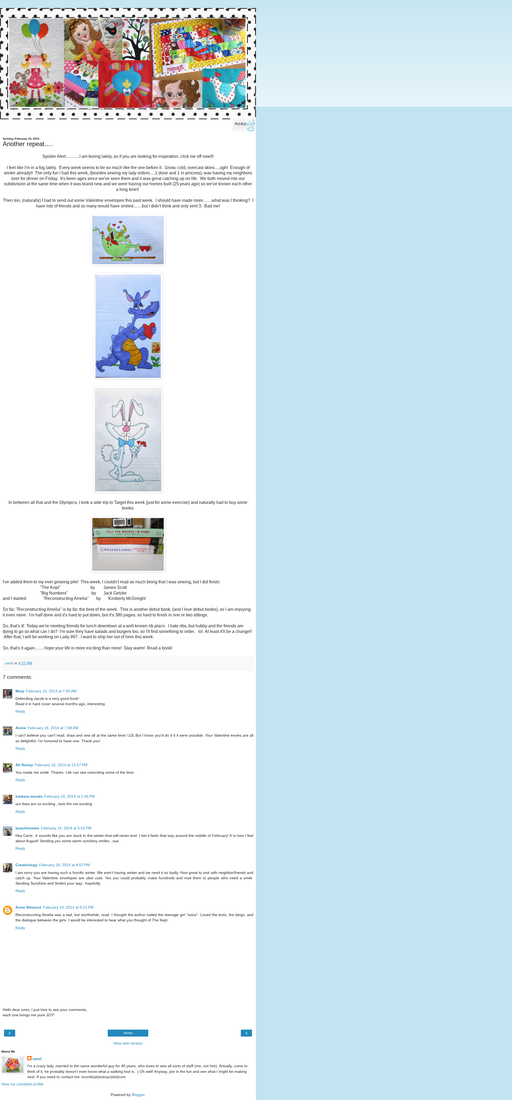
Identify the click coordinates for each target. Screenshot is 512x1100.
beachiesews (27, 828)
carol (37, 1059)
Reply (20, 711)
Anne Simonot (28, 907)
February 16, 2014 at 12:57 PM (61, 765)
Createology (26, 865)
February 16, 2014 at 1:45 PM (69, 796)
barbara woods (29, 796)
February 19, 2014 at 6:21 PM (68, 907)
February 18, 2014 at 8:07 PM (64, 865)
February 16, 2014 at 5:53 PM (66, 828)
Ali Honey (24, 765)
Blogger (138, 1095)
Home (128, 1033)
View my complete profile (22, 1084)
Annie (20, 728)
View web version (128, 1043)
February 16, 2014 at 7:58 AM (53, 728)
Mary (19, 691)
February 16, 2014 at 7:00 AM (51, 691)
